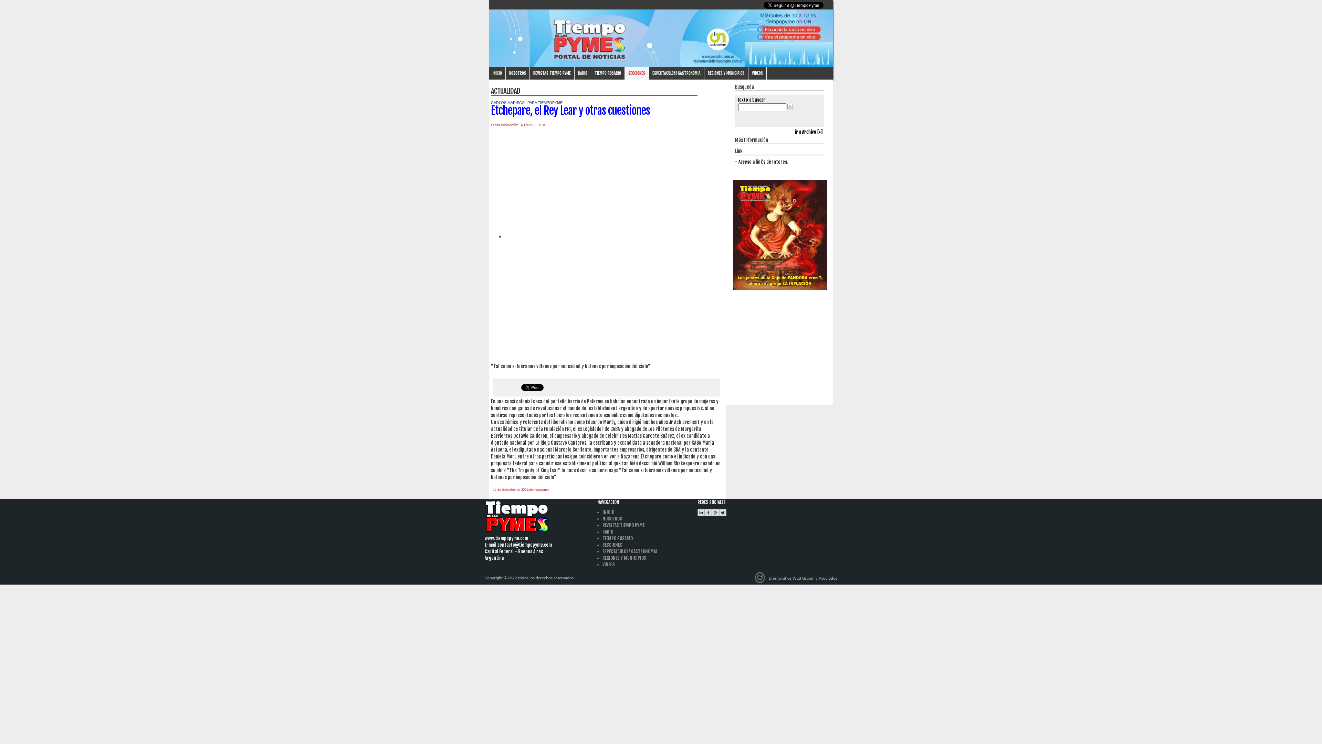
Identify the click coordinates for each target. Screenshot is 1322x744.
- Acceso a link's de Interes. (761, 162)
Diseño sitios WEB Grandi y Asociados (803, 578)
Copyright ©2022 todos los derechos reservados (529, 578)
